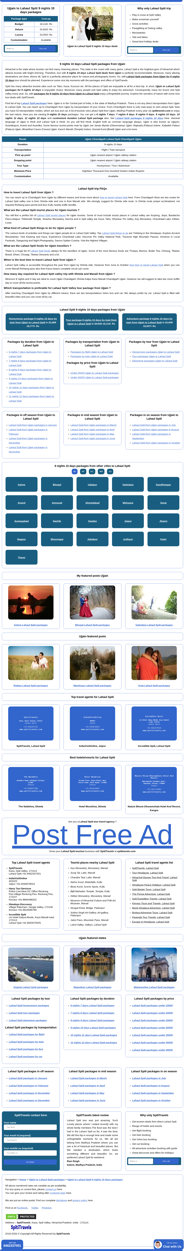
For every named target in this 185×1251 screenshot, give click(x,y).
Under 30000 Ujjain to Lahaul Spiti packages (94, 377)
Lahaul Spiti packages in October (151, 1100)
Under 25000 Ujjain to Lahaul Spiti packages (94, 373)
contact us (51, 1189)
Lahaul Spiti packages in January (28, 1078)
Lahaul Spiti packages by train (26, 1042)
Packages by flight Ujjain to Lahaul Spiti (91, 352)
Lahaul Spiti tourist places (51, 215)
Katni (163, 539)
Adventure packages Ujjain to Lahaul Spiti (154, 360)
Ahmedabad (92, 503)
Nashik (57, 521)
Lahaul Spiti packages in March (88, 1078)
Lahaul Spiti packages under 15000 (152, 1005)
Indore (21, 484)
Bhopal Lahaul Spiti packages (92, 625)
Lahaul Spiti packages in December (29, 1100)
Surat (163, 503)
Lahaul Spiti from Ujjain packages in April (92, 429)
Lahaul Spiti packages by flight (26, 1034)
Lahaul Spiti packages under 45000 (152, 1050)
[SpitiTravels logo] (21, 1230)
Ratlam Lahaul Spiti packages (31, 685)
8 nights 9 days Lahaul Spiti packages (92, 1020)
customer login (58, 1193)
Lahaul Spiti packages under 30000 (152, 1027)
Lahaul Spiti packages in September (153, 1093)
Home (23, 1179)
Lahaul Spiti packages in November (29, 1093)
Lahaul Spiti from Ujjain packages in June (92, 438)
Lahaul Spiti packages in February (28, 1085)
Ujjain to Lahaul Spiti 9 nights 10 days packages (95, 1179)
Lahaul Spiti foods (40, 251)
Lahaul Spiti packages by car (25, 1056)
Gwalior (92, 521)
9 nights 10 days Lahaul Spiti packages (93, 1027)
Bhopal (57, 484)
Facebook (22, 1208)
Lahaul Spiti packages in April (87, 1085)
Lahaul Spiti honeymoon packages (29, 1005)
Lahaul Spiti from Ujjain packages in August (155, 429)
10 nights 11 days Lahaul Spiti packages (93, 1035)
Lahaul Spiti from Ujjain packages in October (156, 443)
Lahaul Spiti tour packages (24, 1013)
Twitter (34, 1208)
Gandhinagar (163, 484)
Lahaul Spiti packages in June (87, 1100)
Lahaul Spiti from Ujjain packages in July (154, 425)
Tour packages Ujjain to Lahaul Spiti (151, 356)
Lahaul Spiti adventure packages (28, 1020)
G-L (92, 471)
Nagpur (21, 539)
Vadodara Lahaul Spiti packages (154, 625)
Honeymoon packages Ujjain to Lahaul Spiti (155, 352)
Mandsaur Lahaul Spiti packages (92, 685)
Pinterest (46, 1208)
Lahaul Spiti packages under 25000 (152, 1020)
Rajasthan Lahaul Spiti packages (92, 987)
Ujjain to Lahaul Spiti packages (47, 1179)
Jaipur (128, 521)
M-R (101, 471)
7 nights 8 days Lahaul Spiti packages (92, 1013)
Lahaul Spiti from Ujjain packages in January (33, 425)
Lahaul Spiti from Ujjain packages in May (92, 434)
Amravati (57, 503)
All (74, 471)
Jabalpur (92, 539)
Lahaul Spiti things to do (115, 233)
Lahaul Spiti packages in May (87, 1093)
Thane (21, 557)
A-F (83, 471)
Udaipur (92, 484)
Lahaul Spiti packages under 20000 (152, 1013)
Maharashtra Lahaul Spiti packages (154, 987)
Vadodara (128, 484)
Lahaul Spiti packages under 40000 (152, 1042)
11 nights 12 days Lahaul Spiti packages (93, 1042)
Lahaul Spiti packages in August (151, 1085)
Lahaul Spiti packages (34, 103)
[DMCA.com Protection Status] (21, 1219)
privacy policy (79, 1200)
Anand (21, 503)
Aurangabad (21, 521)
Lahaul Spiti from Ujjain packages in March (93, 425)
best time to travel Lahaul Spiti (146, 265)
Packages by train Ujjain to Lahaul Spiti (91, 356)
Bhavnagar (57, 539)
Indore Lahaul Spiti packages (31, 625)
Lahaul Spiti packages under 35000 (152, 1035)
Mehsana (128, 503)
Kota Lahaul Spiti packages (154, 685)
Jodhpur (128, 539)
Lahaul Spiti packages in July (149, 1078)
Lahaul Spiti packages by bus (26, 1049)
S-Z (110, 471)
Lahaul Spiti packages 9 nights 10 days (139, 118)
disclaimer (61, 1200)
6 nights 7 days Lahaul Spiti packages (92, 1005)
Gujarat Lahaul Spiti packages (30, 987)
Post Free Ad (92, 834)
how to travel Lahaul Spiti (113, 197)
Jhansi (163, 521)
